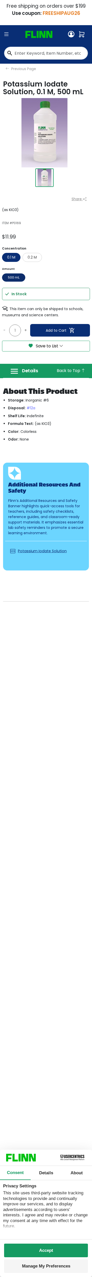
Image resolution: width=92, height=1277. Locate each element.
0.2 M (32, 257)
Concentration (14, 248)
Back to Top (69, 371)
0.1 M (11, 257)
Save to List (47, 346)
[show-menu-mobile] (6, 34)
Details (30, 371)
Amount (8, 269)
